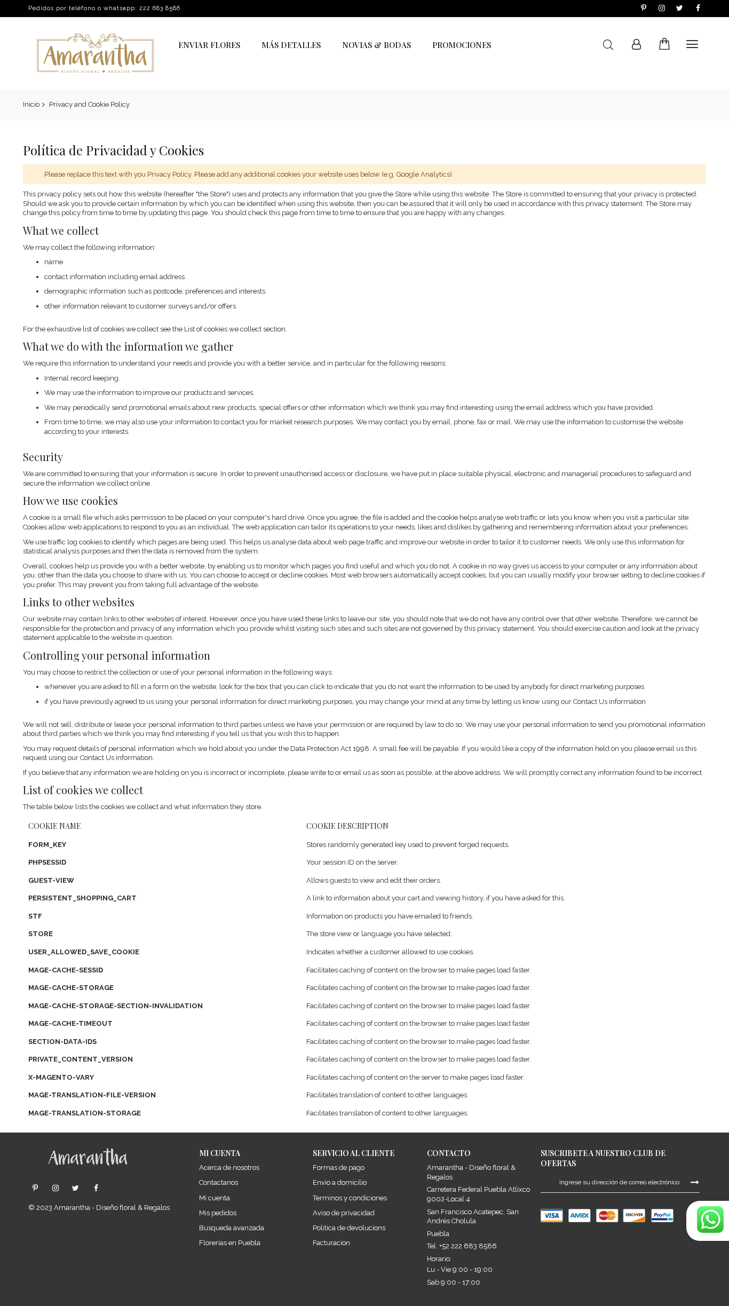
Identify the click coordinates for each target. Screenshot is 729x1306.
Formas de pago (338, 1167)
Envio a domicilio (340, 1182)
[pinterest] (35, 1188)
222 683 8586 (159, 8)
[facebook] (95, 1188)
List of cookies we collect (223, 329)
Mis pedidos (217, 1213)
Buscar (608, 45)
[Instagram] (55, 1188)
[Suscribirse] (695, 1182)
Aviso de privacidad (344, 1213)
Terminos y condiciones (350, 1198)
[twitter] (75, 1188)
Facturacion (331, 1243)
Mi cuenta (214, 1198)
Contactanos (218, 1182)
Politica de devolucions (349, 1228)
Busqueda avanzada (231, 1228)
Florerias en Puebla (229, 1243)
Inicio (31, 104)
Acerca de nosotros (229, 1167)
